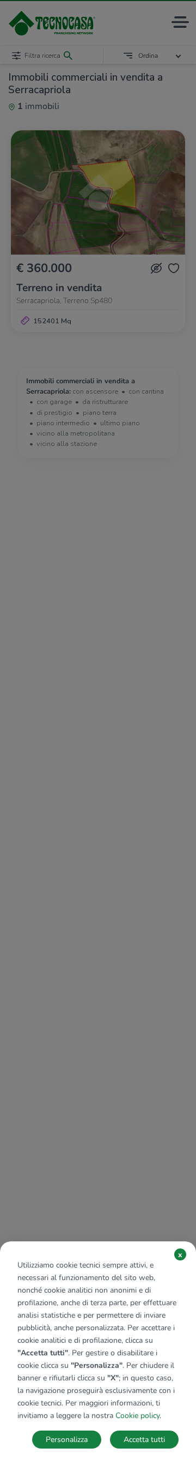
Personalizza (67, 1439)
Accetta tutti (144, 1439)
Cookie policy (137, 1415)
